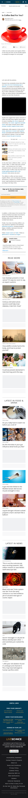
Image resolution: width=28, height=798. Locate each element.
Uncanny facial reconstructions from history (20, 723)
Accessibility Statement (14, 757)
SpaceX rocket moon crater (14, 5)
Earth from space (20, 710)
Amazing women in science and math (20, 720)
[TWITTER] (10, 242)
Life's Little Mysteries (8, 710)
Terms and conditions (14, 765)
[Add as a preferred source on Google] (14, 751)
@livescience (5, 234)
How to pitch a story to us (14, 783)
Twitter (17, 233)
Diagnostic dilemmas (8, 712)
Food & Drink (9, 12)
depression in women (11, 131)
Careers (14, 778)
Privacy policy (14, 768)
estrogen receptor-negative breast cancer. (13, 126)
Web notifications (14, 775)
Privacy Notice (17, 202)
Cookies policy (14, 770)
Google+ (18, 234)
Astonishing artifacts (20, 712)
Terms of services (15, 200)
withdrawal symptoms (7, 226)
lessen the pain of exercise (14, 136)
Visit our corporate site (16, 746)
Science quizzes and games (8, 730)
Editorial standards (14, 781)
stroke (3, 131)
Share (5, 47)
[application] (14, 106)
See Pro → (18, 1)
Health (3, 12)
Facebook (12, 234)
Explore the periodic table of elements (8, 723)
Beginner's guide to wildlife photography (20, 731)
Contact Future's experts (14, 760)
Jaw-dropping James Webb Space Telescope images (8, 720)
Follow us (16, 47)
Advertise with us (14, 773)
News (20, 20)
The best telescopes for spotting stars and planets (8, 733)
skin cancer (15, 121)
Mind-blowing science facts (20, 732)
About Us (14, 762)
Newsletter (23, 47)
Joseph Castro (10, 18)
